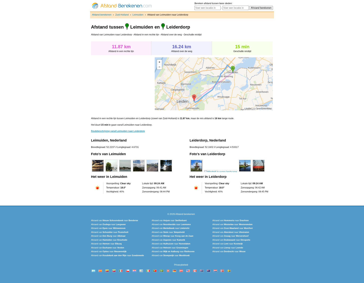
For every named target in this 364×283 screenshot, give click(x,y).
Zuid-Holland (122, 14)
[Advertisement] (123, 83)
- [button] (159, 67)
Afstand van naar (114, 220)
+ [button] (159, 62)
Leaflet (248, 108)
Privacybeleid (181, 265)
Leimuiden (138, 14)
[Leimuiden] (98, 171)
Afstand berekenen (101, 14)
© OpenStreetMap (262, 108)
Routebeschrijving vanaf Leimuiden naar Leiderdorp (118, 131)
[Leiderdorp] (196, 171)
